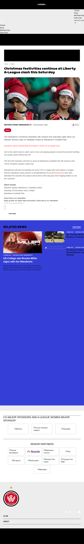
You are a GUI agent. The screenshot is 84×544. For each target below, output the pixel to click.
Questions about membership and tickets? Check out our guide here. (32, 146)
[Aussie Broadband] (16, 452)
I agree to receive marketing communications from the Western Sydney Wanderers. (36, 208)
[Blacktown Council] (51, 452)
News (13, 64)
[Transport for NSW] (68, 461)
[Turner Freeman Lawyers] (42, 429)
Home (6, 64)
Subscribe (12, 213)
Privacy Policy (20, 206)
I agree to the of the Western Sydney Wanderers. (29, 206)
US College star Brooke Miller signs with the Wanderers (20, 260)
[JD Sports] (16, 461)
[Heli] (68, 452)
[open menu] (1, 22)
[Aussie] (33, 452)
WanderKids (59, 173)
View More (76, 227)
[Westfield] (42, 470)
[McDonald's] (33, 461)
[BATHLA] (18, 429)
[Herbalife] (66, 429)
